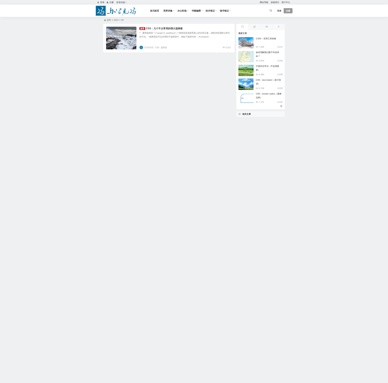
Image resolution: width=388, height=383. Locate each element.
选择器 (164, 47)
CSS (157, 47)
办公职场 (182, 10)
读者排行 (275, 2)
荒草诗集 (167, 10)
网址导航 (264, 2)
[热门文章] (267, 27)
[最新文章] (242, 27)
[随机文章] (279, 27)
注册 (111, 2)
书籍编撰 (196, 10)
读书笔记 (224, 10)
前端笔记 (112, 30)
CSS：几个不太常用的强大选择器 (164, 28)
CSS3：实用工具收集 (266, 38)
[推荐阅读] (254, 27)
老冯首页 (154, 10)
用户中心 (286, 2)
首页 (109, 20)
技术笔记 (210, 10)
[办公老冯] (116, 10)
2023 (116, 20)
